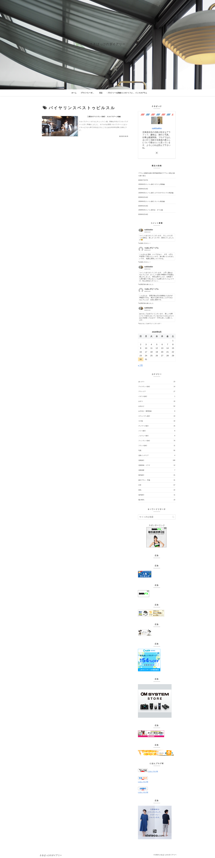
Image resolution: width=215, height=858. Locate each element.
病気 (156, 490)
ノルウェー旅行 (156, 436)
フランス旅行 (156, 445)
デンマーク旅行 (156, 426)
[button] (173, 517)
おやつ (156, 401)
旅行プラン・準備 (156, 480)
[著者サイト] (156, 152)
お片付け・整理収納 (156, 411)
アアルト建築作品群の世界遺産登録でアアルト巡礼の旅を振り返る (156, 174)
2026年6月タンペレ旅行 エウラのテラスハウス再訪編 (155, 193)
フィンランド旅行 (156, 440)
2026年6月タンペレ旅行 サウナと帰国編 (151, 184)
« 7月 (140, 365)
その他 (156, 421)
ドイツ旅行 (156, 431)
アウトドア (156, 391)
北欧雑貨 (156, 470)
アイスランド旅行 (156, 386)
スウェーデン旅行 (156, 416)
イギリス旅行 (156, 396)
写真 (156, 450)
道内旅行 (156, 495)
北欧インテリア (156, 455)
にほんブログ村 (153, 771)
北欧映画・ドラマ (156, 465)
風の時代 (156, 500)
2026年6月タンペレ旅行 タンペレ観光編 (151, 201)
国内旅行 (156, 475)
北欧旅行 (156, 460)
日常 (156, 485)
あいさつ (156, 381)
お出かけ (156, 406)
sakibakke (157, 128)
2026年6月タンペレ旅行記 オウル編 (150, 210)
